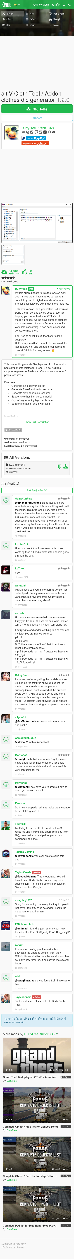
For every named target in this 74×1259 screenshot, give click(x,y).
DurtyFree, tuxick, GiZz (38, 128)
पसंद (30, 274)
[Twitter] (32, 131)
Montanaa (21, 755)
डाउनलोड (39, 108)
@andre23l (21, 928)
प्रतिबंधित (36, 872)
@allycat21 (21, 742)
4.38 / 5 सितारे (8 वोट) (9, 281)
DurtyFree (21, 288)
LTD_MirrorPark (24, 924)
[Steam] (40, 131)
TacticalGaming (24, 851)
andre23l (20, 824)
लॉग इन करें (29, 1018)
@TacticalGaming (26, 876)
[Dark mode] (63, 4)
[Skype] (27, 131)
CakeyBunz (22, 675)
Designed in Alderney (13, 1244)
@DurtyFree (22, 759)
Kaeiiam (20, 803)
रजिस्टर (41, 1018)
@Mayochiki (22, 787)
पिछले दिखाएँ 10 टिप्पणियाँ (37, 490)
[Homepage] (23, 131)
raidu (18, 976)
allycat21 (20, 717)
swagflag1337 (23, 900)
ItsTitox (19, 568)
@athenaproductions (28, 502)
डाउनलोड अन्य (14, 274)
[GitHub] (49, 131)
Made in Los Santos (12, 1247)
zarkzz (19, 945)
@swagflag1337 (24, 980)
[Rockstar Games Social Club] (45, 131)
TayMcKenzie (23, 872)
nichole (19, 613)
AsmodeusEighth (25, 738)
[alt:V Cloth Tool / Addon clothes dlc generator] (37, 223)
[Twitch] (36, 131)
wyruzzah (21, 585)
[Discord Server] (54, 131)
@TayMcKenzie (24, 721)
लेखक (31, 289)
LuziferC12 (21, 544)
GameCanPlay (23, 498)
